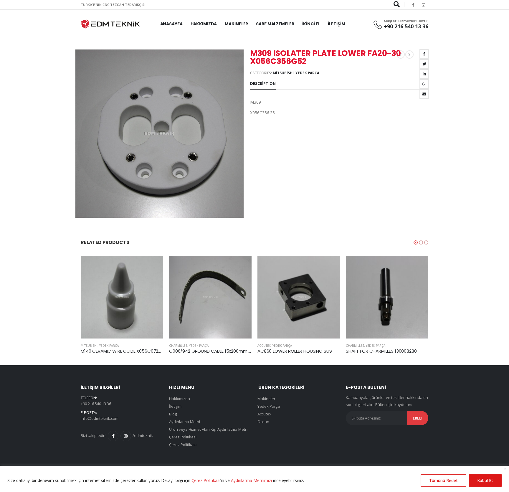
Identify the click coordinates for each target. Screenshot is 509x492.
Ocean (263, 421)
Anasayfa (171, 24)
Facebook (424, 54)
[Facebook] (413, 4)
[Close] (505, 468)
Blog (173, 414)
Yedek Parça (307, 72)
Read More (153, 265)
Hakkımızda (204, 24)
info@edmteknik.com (99, 418)
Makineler (236, 24)
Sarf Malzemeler (275, 24)
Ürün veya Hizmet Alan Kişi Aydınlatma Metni (208, 429)
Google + (424, 84)
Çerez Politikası (205, 480)
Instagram (125, 436)
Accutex (264, 346)
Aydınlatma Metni (184, 421)
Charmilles (178, 346)
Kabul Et (485, 480)
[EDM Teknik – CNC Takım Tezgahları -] (110, 24)
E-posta (424, 94)
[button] (415, 242)
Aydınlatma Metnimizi (251, 480)
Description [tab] (263, 83)
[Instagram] (423, 4)
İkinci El (311, 24)
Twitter (424, 64)
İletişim (336, 24)
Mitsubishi (283, 72)
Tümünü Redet (443, 480)
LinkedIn (424, 74)
